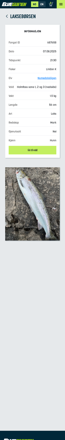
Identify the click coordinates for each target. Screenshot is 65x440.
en (42, 4)
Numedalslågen (47, 78)
